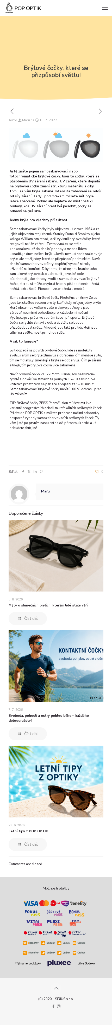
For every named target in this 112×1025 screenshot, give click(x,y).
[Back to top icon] (56, 988)
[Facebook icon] (53, 1006)
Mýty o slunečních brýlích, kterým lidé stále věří (48, 605)
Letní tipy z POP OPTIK (28, 831)
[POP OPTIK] (23, 7)
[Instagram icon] (59, 1006)
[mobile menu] (105, 7)
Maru (26, 120)
